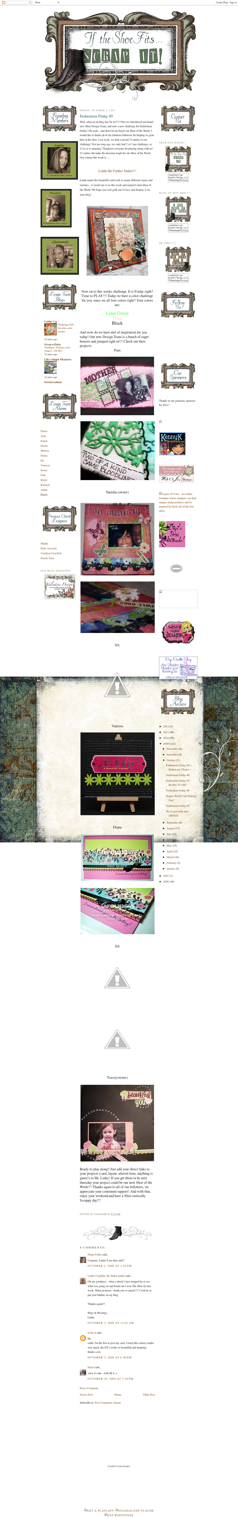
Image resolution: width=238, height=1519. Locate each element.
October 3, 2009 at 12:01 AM (111, 1323)
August (171, 828)
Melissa (45, 450)
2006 (166, 881)
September (173, 822)
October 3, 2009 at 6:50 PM (110, 1357)
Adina (44, 489)
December (173, 748)
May (169, 845)
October (171, 760)
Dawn (44, 431)
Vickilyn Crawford (51, 553)
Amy (43, 436)
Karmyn (45, 485)
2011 (166, 732)
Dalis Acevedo (49, 548)
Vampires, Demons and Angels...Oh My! (57, 349)
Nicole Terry (48, 558)
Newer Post (86, 1394)
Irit (42, 460)
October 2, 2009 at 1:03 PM (110, 1266)
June (169, 840)
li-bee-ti (92, 1332)
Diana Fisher (95, 1254)
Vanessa (45, 465)
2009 (166, 743)
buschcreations (53, 382)
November (173, 754)
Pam (43, 475)
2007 (166, 875)
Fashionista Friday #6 (178, 790)
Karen (44, 441)
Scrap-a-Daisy (52, 344)
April (170, 851)
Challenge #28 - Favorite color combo (66, 328)
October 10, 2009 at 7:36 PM (110, 1378)
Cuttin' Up (50, 321)
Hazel (91, 1367)
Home (117, 1394)
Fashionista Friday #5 (96, 115)
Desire (44, 445)
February (172, 863)
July (169, 834)
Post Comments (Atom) (108, 1402)
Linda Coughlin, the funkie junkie (106, 1275)
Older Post (149, 1394)
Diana (44, 455)
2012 (166, 726)
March (170, 857)
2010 (166, 738)
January (171, 868)
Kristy (44, 480)
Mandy (44, 543)
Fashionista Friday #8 (178, 775)
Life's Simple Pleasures (57, 359)
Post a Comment (89, 1388)
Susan (44, 470)
